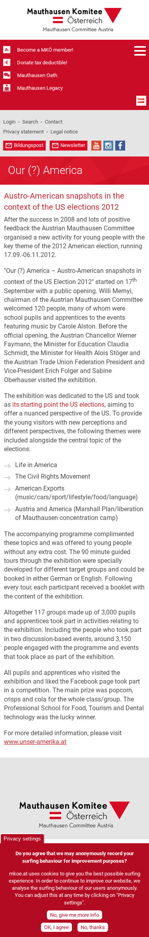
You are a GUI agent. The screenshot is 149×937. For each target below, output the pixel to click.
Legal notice (64, 132)
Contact (53, 122)
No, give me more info (74, 915)
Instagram (108, 146)
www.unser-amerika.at (35, 742)
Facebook (120, 146)
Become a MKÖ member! (45, 50)
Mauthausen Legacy (40, 88)
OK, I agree (56, 927)
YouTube (96, 146)
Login (9, 122)
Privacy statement (23, 132)
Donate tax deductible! (42, 63)
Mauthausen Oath (37, 75)
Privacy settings (22, 839)
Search (30, 122)
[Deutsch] (141, 101)
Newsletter (72, 145)
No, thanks (93, 927)
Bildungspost (28, 145)
